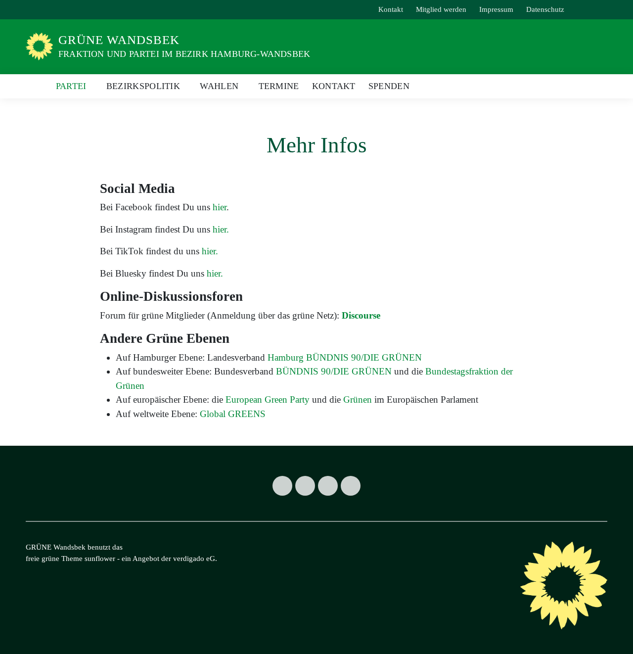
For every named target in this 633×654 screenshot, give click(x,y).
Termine (279, 86)
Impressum (496, 9)
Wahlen (219, 86)
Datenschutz (545, 9)
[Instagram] (305, 486)
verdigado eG (194, 558)
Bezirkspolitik (143, 86)
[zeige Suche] (590, 9)
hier (219, 207)
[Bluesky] (351, 486)
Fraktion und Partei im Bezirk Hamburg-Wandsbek (184, 54)
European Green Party (268, 399)
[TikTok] (328, 486)
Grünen (357, 399)
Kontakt (390, 9)
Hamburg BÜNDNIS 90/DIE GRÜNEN (345, 357)
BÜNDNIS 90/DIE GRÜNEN (334, 371)
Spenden (388, 86)
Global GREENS (233, 414)
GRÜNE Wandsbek (119, 40)
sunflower (100, 558)
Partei (71, 86)
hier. (221, 229)
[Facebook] (282, 486)
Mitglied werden (441, 9)
